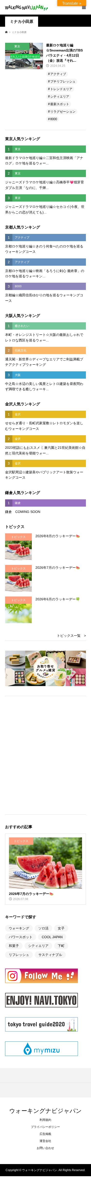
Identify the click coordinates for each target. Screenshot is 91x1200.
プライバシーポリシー (45, 1127)
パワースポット (21, 937)
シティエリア (59, 96)
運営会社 (45, 1141)
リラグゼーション (62, 111)
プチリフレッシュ (62, 81)
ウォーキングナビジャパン (45, 1110)
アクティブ (58, 74)
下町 (61, 946)
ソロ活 (43, 928)
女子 (61, 928)
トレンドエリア (61, 89)
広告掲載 (45, 1134)
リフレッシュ (19, 955)
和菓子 (14, 946)
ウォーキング (19, 928)
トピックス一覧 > (71, 636)
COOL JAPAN (52, 937)
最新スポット (59, 104)
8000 (53, 119)
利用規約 (45, 1120)
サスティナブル (50, 955)
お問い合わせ (45, 1148)
